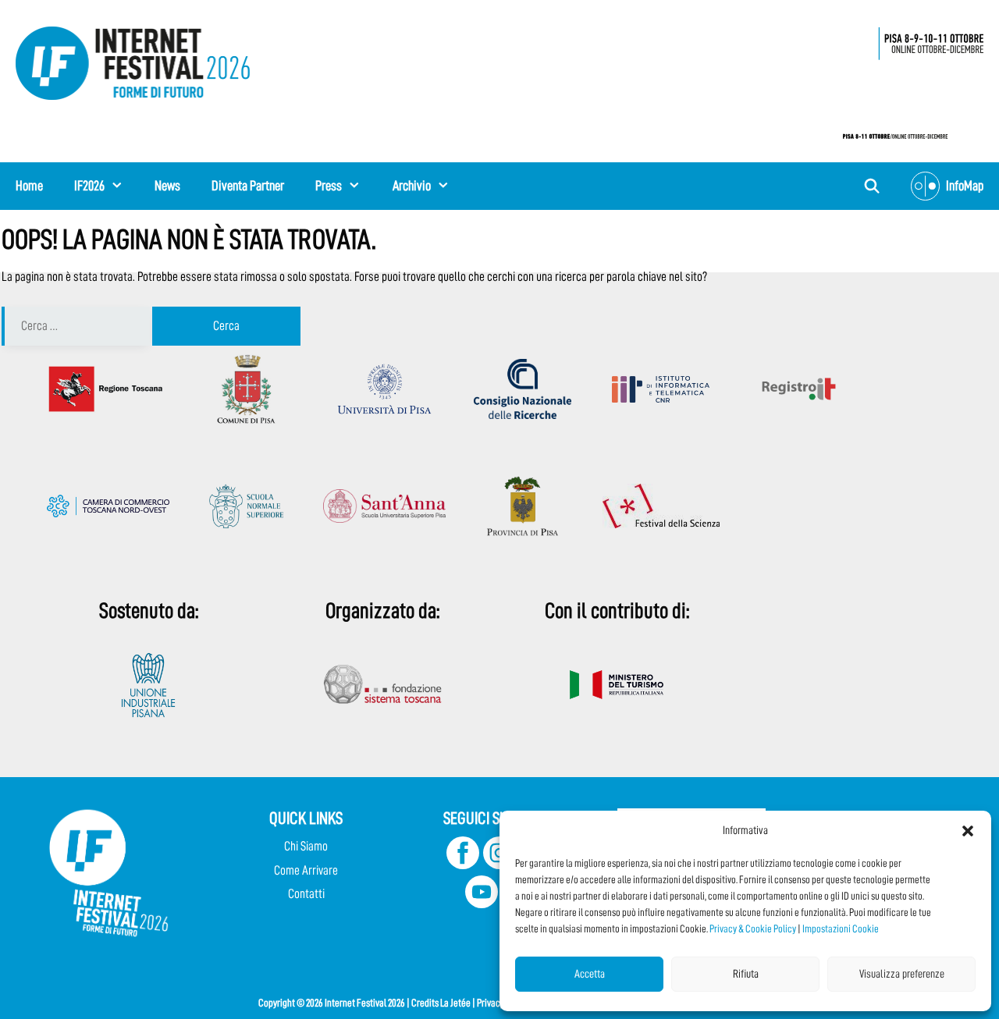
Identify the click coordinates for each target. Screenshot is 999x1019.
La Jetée (455, 1002)
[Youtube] (481, 904)
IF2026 (89, 186)
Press (328, 186)
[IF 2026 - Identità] (905, 78)
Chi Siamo (306, 846)
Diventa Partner (248, 186)
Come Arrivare (306, 870)
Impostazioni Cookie (840, 928)
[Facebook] (462, 865)
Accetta (589, 974)
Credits (425, 1002)
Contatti (306, 893)
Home (29, 186)
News (167, 186)
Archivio (412, 186)
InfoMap (964, 186)
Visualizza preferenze (901, 974)
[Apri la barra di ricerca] (872, 186)
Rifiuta (746, 974)
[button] (968, 831)
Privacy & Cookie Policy (752, 928)
